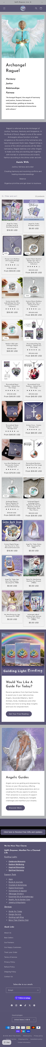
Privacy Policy (9, 962)
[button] (4, 8)
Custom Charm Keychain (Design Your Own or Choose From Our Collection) (34, 261)
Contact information (24, 1042)
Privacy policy (38, 1036)
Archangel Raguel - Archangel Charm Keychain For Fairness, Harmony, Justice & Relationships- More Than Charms (34, 506)
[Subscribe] (37, 990)
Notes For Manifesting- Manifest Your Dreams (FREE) (33, 581)
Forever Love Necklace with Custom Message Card (12, 260)
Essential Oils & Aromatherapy (21, 897)
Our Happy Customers (12, 947)
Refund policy (27, 1036)
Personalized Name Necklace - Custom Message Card (12, 427)
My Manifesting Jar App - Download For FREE (12, 615)
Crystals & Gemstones (18, 885)
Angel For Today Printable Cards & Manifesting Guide (12, 225)
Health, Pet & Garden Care (19, 899)
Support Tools (10, 875)
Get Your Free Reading (19, 714)
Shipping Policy (10, 972)
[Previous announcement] (4, 2)
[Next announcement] (42, 2)
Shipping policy (23, 1039)
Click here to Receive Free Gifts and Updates (23, 832)
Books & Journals (16, 882)
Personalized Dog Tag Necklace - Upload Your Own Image (33, 345)
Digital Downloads (16, 888)
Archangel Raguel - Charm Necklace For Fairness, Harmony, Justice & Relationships (12, 504)
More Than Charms (15, 1036)
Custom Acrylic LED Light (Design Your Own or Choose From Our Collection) (12, 304)
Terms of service (11, 1039)
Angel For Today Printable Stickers (33, 224)
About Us (7, 933)
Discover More (15, 808)
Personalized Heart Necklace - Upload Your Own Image (12, 386)
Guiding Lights (10, 857)
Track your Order (10, 952)
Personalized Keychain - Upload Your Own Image (34, 464)
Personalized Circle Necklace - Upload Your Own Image (33, 386)
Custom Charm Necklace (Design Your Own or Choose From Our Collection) (34, 304)
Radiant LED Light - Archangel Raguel (12, 344)
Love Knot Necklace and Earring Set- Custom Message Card (12, 465)
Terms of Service (10, 957)
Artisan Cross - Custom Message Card (33, 426)
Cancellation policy (36, 1039)
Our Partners (9, 942)
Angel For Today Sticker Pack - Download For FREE (34, 546)
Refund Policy (9, 967)
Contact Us (8, 976)
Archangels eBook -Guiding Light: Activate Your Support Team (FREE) (33, 617)
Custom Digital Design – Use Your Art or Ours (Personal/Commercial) (12, 546)
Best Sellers (8, 938)
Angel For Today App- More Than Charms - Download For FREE (12, 581)
